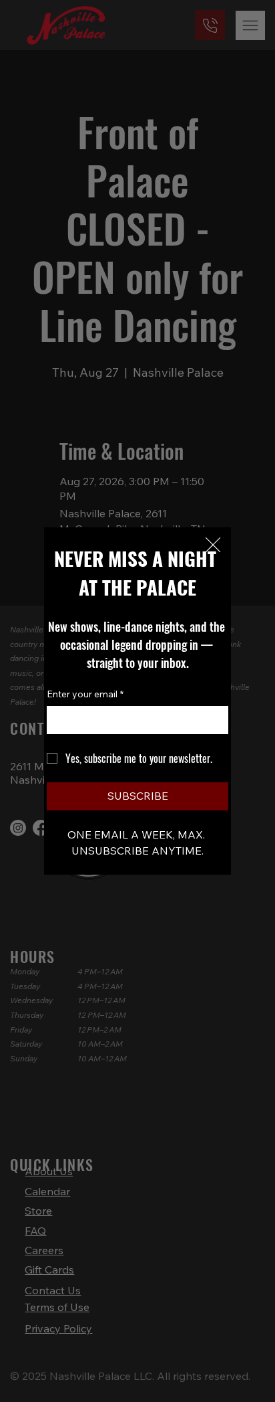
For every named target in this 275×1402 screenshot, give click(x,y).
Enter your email (85, 694)
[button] (213, 545)
